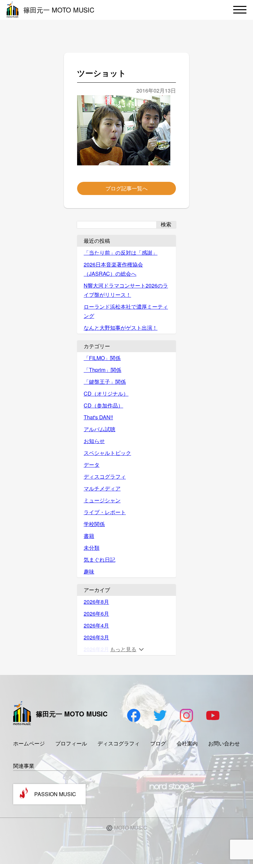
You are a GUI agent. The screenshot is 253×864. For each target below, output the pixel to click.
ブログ (158, 743)
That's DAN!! (98, 417)
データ (91, 464)
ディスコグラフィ (105, 476)
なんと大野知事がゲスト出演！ (120, 327)
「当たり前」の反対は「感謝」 (120, 252)
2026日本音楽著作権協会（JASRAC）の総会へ (113, 269)
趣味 (89, 571)
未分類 (91, 547)
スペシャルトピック (107, 453)
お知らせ (94, 441)
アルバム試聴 (99, 429)
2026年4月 (96, 625)
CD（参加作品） (103, 405)
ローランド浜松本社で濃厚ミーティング (126, 311)
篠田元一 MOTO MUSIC (58, 9)
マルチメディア (102, 488)
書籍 (89, 536)
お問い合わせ (224, 743)
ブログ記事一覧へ (126, 188)
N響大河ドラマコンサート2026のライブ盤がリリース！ (126, 290)
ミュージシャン (102, 500)
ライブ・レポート (105, 512)
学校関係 (94, 524)
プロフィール (71, 743)
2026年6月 (96, 613)
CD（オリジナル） (106, 393)
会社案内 (187, 743)
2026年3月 (96, 637)
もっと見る (123, 649)
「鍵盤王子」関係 (105, 381)
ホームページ (29, 743)
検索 (166, 224)
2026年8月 (96, 601)
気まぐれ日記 (99, 559)
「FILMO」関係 (102, 358)
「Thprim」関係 (102, 370)
